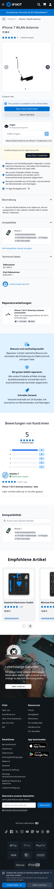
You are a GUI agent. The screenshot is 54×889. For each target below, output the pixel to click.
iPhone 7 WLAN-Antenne (29, 19)
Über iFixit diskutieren (11, 718)
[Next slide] (30, 626)
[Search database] (39, 4)
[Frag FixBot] (47, 134)
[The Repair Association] (47, 831)
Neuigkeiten (33, 714)
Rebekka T (14, 474)
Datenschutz (7, 753)
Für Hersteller (34, 731)
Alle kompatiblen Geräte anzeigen (17, 248)
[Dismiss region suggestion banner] (51, 872)
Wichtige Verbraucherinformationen (14, 775)
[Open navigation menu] (3, 4)
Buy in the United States (27, 109)
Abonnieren (44, 805)
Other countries (39, 885)
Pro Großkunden (35, 723)
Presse (31, 710)
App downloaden (37, 739)
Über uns (6, 710)
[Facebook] (11, 831)
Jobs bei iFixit (8, 723)
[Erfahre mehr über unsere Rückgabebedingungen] (29, 188)
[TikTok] (6, 831)
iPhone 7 (12, 19)
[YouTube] (27, 831)
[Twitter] (16, 831)
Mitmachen (33, 718)
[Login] (50, 4)
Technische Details (11, 256)
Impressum (7, 748)
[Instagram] (22, 831)
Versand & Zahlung (10, 769)
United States (12, 885)
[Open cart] (44, 4)
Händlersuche (34, 727)
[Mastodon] (32, 831)
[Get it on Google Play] (38, 754)
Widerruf (6, 761)
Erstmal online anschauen (15, 810)
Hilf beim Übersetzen (25, 823)
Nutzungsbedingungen (12, 757)
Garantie (6, 765)
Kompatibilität (9, 222)
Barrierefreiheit (9, 744)
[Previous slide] (23, 626)
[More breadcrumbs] (4, 19)
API (3, 727)
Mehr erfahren (18, 686)
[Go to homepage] (15, 4)
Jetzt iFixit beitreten (38, 155)
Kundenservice (8, 714)
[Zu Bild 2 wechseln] (28, 89)
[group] (6, 67)
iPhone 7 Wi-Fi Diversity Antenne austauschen (29, 311)
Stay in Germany (27, 114)
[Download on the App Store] (37, 746)
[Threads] (42, 831)
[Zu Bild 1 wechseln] (25, 89)
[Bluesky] (37, 831)
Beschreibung (9, 199)
